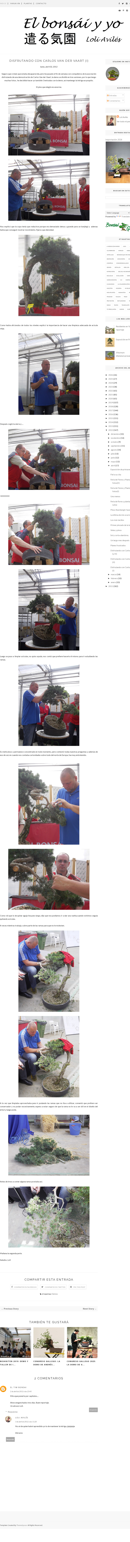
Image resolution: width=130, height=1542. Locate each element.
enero (113, 582)
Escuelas (110, 275)
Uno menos (115, 496)
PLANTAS (28, 3)
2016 (110, 414)
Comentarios (114, 100)
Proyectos (110, 301)
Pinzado (109, 296)
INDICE (3, 3)
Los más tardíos (117, 520)
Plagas (118, 296)
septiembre (116, 446)
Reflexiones (121, 301)
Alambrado (111, 250)
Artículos (110, 254)
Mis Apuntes (111, 292)
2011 (110, 586)
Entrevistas (111, 271)
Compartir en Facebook (25, 1287)
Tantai (116, 305)
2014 (110, 422)
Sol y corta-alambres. (119, 535)
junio (113, 457)
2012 (110, 430)
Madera (118, 288)
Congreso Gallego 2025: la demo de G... (81, 1363)
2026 (110, 375)
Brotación (110, 259)
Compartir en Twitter (55, 1287)
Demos (55, 1294)
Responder (93, 1410)
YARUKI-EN (15, 3)
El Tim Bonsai (18, 1387)
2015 (110, 418)
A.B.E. (124, 246)
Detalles (117, 267)
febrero (114, 578)
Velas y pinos (116, 530)
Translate (125, 216)
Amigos (120, 250)
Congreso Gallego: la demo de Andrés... (46, 1363)
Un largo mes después (119, 540)
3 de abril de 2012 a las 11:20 (26, 1422)
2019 (110, 402)
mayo (113, 461)
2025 (110, 379)
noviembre (115, 438)
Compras (110, 263)
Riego (109, 305)
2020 (110, 398)
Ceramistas (121, 259)
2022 (110, 390)
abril (113, 465)
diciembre (115, 434)
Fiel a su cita (115, 474)
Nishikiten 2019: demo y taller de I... (14, 1363)
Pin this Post (79, 1287)
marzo (113, 574)
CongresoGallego (122, 263)
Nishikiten (122, 292)
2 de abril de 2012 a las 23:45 (21, 1391)
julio (113, 453)
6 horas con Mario (113, 246)
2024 (110, 383)
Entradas (113, 95)
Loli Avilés (21, 1417)
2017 (110, 410)
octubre (114, 442)
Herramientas (112, 280)
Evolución (120, 275)
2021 (110, 394)
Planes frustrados (118, 545)
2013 (110, 426)
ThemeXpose (22, 1525)
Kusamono (110, 284)
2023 (110, 386)
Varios (121, 309)
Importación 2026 (113, 139)
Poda (125, 296)
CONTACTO (41, 3)
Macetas (109, 288)
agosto (114, 449)
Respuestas (13, 1412)
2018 (110, 406)
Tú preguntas (111, 309)
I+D (121, 280)
